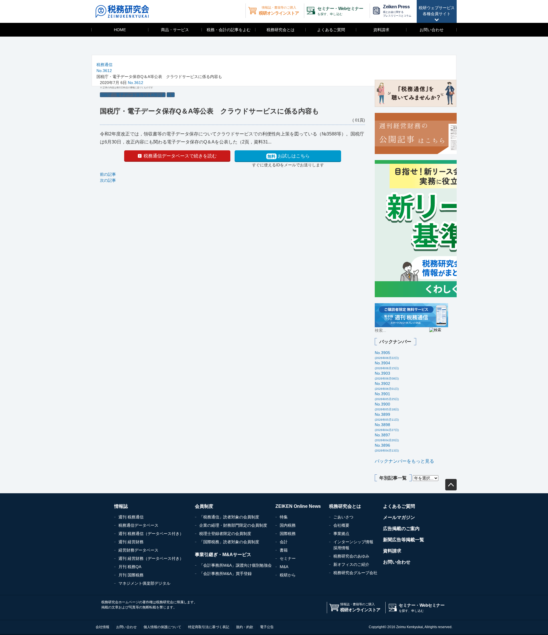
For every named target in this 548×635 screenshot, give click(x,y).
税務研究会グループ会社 (355, 572)
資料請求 (381, 29)
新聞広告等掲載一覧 (403, 539)
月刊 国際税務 (131, 575)
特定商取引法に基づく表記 (208, 627)
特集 (284, 517)
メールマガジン (399, 517)
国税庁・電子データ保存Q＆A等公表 (133, 95)
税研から (288, 575)
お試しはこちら (288, 156)
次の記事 (108, 180)
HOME (120, 29)
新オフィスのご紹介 (351, 564)
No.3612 (104, 70)
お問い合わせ (432, 29)
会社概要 (341, 525)
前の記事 (108, 174)
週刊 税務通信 (131, 517)
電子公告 (267, 627)
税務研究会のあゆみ (351, 556)
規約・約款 (244, 627)
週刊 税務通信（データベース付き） (151, 533)
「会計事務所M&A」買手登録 (225, 573)
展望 (171, 95)
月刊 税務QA (129, 566)
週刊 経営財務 (131, 542)
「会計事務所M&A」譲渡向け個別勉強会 (235, 565)
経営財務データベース (138, 550)
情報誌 (121, 506)
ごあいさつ (343, 517)
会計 (284, 542)
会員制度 (204, 506)
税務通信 (104, 64)
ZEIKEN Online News (298, 506)
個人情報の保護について (162, 627)
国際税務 (288, 533)
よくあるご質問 (331, 29)
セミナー (288, 558)
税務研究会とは (281, 29)
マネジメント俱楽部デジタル (144, 583)
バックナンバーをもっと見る (404, 461)
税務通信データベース (138, 525)
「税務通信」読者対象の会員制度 (229, 517)
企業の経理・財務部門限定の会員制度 (233, 525)
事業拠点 (341, 533)
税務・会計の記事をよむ (229, 29)
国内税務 (288, 525)
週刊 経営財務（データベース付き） (151, 558)
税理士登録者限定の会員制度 (225, 533)
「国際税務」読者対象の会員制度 (229, 542)
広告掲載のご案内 (401, 528)
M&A (284, 566)
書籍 (284, 550)
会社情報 (102, 627)
